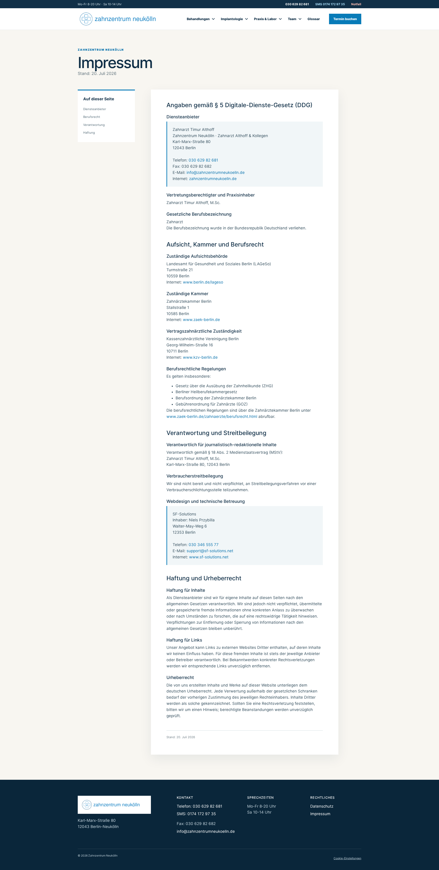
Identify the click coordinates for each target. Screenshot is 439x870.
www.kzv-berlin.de (200, 357)
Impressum (320, 814)
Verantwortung (94, 125)
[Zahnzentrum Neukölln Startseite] (122, 19)
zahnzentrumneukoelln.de (213, 178)
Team (292, 19)
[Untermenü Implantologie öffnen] (246, 19)
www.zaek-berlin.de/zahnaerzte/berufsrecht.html (211, 416)
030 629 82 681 (297, 4)
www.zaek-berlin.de (201, 319)
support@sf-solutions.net (210, 551)
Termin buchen (345, 19)
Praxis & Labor (265, 19)
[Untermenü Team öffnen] (300, 19)
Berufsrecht (91, 117)
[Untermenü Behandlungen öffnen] (213, 19)
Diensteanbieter (94, 109)
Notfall (356, 4)
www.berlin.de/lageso (203, 282)
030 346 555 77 (204, 544)
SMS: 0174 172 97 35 (196, 814)
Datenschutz (321, 806)
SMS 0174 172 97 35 (330, 4)
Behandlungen (198, 19)
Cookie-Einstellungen (347, 858)
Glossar (314, 19)
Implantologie (232, 19)
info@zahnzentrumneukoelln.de (216, 172)
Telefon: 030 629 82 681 (199, 806)
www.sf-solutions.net (208, 557)
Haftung (89, 132)
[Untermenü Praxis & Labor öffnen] (280, 19)
